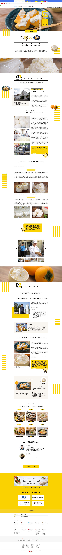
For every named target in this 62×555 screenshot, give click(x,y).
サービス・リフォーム (37, 534)
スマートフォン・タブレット (16, 532)
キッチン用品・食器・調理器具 (38, 531)
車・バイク (29, 531)
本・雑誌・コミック (44, 534)
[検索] (41, 3)
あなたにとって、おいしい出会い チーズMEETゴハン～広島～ (27, 6)
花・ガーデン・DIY (37, 533)
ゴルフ (21, 531)
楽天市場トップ (15, 6)
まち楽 (18, 6)
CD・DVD (43, 531)
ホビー (42, 532)
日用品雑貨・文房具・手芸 (30, 523)
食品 (21, 523)
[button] (46, 3)
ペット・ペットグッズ (37, 532)
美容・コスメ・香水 (37, 523)
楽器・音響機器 (43, 533)
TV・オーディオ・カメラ (16, 531)
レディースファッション (16, 523)
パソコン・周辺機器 (16, 533)
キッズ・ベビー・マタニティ (45, 523)
